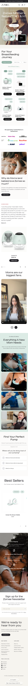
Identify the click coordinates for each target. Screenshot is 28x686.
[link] (5, 635)
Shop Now (7, 94)
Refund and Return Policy (14, 560)
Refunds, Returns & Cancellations (5, 652)
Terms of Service (4, 649)
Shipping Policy (4, 654)
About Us (16, 643)
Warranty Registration (5, 645)
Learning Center (17, 645)
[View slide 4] (4, 267)
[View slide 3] (3, 267)
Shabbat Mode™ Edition (19, 647)
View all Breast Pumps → (14, 66)
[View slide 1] (1, 267)
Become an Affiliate (18, 651)
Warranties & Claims (5, 643)
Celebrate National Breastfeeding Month (13, 1)
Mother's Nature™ (17, 649)
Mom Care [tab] (16, 62)
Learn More (14, 25)
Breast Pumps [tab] (6, 62)
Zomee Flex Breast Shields (13, 515)
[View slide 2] (2, 267)
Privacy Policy (4, 647)
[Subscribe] (25, 609)
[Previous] (20, 266)
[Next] (25, 266)
